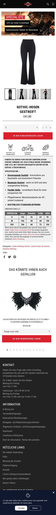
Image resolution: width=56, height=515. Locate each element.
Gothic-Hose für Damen (31, 234)
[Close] (53, 492)
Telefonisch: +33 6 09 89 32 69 (16, 390)
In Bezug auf (8, 409)
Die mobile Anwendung (13, 452)
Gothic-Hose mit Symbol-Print (20, 230)
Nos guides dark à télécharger (16, 478)
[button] (7, 350)
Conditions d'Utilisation (13, 435)
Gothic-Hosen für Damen (40, 246)
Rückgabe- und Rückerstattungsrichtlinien (21, 422)
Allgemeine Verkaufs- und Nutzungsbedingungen (24, 426)
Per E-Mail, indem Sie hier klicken (17, 380)
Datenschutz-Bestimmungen (15, 418)
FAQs (5, 456)
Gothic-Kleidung (18, 239)
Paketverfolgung (10, 465)
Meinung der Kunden (12, 461)
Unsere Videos (9, 483)
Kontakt (6, 470)
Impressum (7, 431)
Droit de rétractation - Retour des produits (21, 440)
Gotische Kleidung (9, 249)
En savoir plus (26, 503)
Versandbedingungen (12, 413)
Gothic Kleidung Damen (21, 246)
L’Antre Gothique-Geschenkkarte (17, 474)
